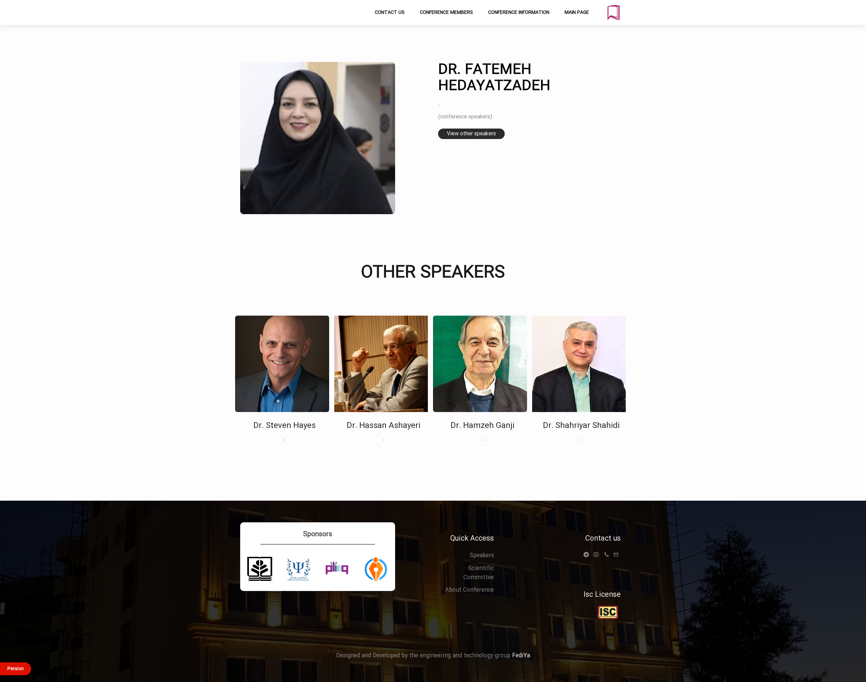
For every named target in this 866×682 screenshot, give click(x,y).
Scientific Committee (478, 573)
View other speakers (471, 134)
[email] (616, 556)
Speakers (482, 555)
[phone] (606, 556)
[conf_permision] (608, 612)
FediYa (520, 655)
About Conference (469, 590)
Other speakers (433, 273)
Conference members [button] (446, 12)
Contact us (603, 538)
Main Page (577, 12)
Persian (15, 669)
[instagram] (596, 556)
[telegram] (588, 557)
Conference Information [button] (518, 12)
